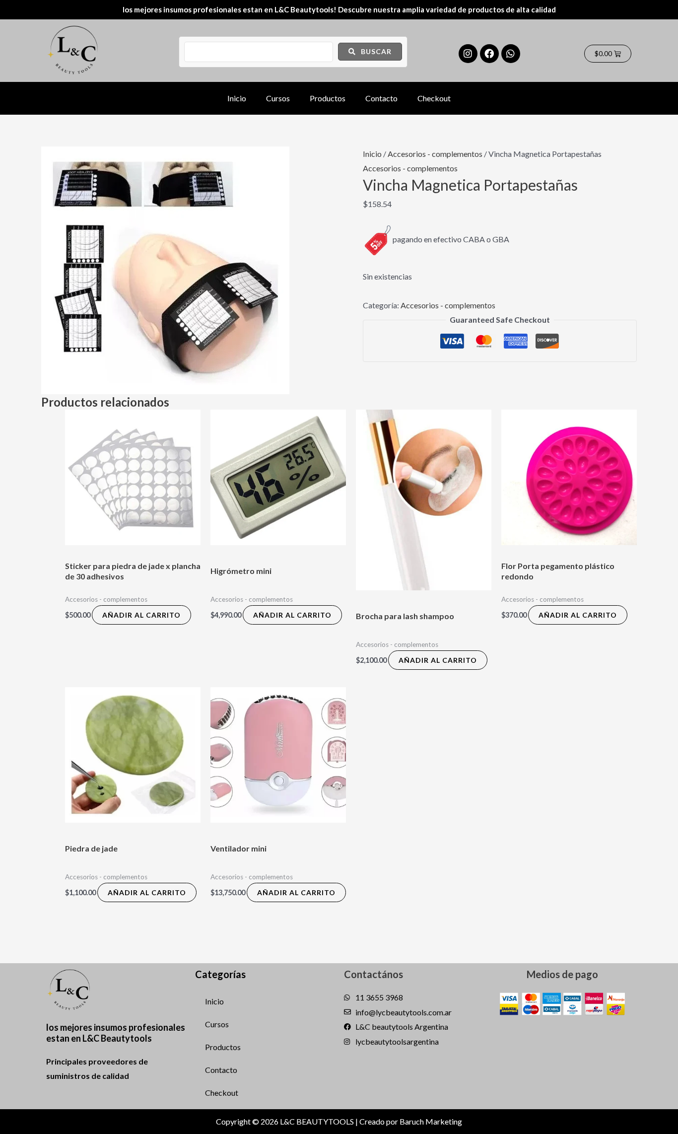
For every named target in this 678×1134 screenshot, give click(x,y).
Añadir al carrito (141, 615)
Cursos (278, 98)
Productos (327, 98)
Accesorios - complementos (435, 153)
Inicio (236, 98)
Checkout (434, 98)
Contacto (381, 98)
